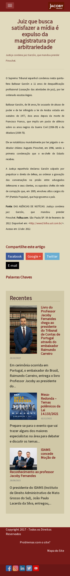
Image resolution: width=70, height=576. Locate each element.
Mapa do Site (55, 550)
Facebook (15, 256)
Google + (34, 256)
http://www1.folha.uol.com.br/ (46, 223)
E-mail (12, 265)
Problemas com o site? (35, 542)
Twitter (52, 256)
